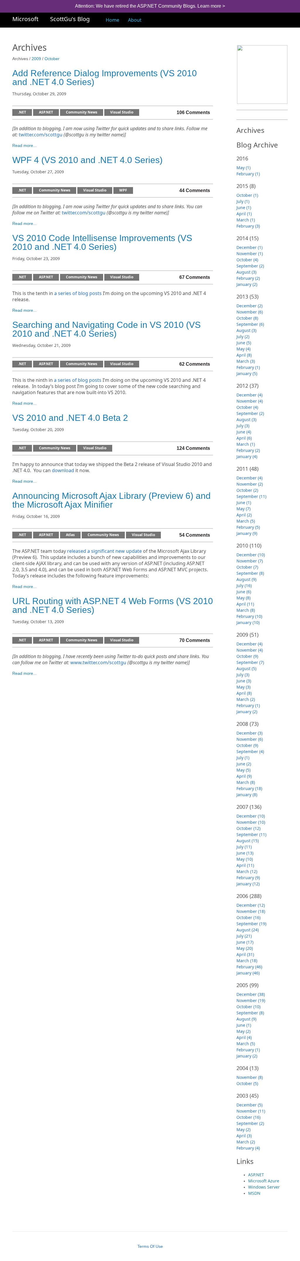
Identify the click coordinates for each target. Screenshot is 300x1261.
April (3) (244, 1135)
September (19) (251, 923)
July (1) (242, 201)
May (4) (243, 349)
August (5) (246, 668)
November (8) (249, 1077)
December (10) (250, 554)
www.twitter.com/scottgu (98, 663)
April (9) (244, 776)
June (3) (243, 681)
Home (112, 20)
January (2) (246, 284)
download (63, 470)
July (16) (244, 585)
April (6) (244, 438)
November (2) (249, 484)
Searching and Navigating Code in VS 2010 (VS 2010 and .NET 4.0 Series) (106, 329)
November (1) (249, 253)
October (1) (247, 195)
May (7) (243, 508)
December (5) (249, 1105)
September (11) (251, 496)
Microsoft (25, 19)
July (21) (244, 936)
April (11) (245, 604)
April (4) (244, 1037)
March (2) (245, 699)
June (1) (243, 207)
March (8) (245, 610)
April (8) (244, 355)
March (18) (246, 960)
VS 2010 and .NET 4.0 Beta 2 (70, 418)
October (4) (247, 259)
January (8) (246, 794)
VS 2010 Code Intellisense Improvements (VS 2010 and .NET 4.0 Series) (102, 242)
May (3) (243, 687)
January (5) (246, 373)
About (135, 20)
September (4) (250, 751)
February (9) (248, 877)
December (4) (249, 395)
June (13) (244, 853)
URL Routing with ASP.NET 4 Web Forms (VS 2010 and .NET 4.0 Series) (112, 605)
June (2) (243, 764)
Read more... (24, 145)
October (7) (247, 567)
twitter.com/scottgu (40, 135)
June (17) (244, 942)
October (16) (248, 917)
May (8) (243, 598)
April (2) (244, 515)
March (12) (246, 871)
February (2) (248, 278)
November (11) (250, 1111)
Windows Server (264, 1187)
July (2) (242, 336)
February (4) (248, 1148)
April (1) (244, 213)
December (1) (249, 247)
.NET (22, 112)
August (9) (246, 579)
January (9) (246, 533)
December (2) (249, 306)
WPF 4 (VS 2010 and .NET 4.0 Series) (87, 160)
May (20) (244, 948)
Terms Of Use (150, 1246)
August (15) (247, 840)
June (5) (243, 342)
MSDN (254, 1193)
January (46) (248, 973)
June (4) (243, 432)
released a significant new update (104, 551)
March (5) (245, 521)
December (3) (249, 733)
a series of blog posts (78, 293)
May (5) (243, 770)
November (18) (250, 911)
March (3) (245, 361)
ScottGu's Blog (70, 19)
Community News (81, 112)
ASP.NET (46, 112)
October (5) (247, 1083)
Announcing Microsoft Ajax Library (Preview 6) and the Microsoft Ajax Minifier (111, 500)
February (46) (249, 967)
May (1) (243, 167)
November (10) (250, 822)
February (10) (249, 616)
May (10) (244, 859)
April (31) (245, 954)
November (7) (249, 561)
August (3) (246, 272)
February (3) (248, 226)
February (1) (248, 174)
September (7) (250, 662)
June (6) (243, 591)
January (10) (248, 622)
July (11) (244, 847)
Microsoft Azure (263, 1181)
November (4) (249, 401)
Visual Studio (121, 112)
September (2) (250, 266)
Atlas (70, 535)
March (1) (245, 220)
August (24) (247, 930)
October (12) (248, 828)
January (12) (248, 884)
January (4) (246, 456)
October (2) (247, 490)
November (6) (249, 312)
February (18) (249, 788)
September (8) (250, 573)
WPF (123, 190)
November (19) (250, 1000)
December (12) (250, 905)
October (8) (247, 318)
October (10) (248, 1006)
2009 (36, 58)
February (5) (248, 527)
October (52, 58)
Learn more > (211, 6)
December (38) (250, 994)
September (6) (250, 324)
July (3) (242, 425)
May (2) (243, 1031)
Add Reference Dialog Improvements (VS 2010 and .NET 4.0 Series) (104, 77)
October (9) (247, 656)
